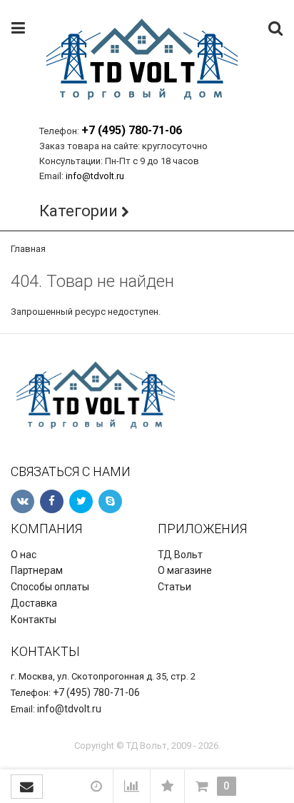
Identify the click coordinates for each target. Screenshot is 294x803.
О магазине (185, 570)
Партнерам (37, 570)
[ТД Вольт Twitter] (81, 501)
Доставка (34, 603)
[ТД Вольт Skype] (110, 501)
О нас (23, 554)
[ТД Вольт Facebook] (52, 501)
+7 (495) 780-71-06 (131, 130)
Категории (78, 211)
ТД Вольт (180, 554)
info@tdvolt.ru (95, 176)
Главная (28, 248)
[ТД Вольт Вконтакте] (22, 501)
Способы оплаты (50, 586)
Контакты (33, 619)
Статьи (174, 586)
